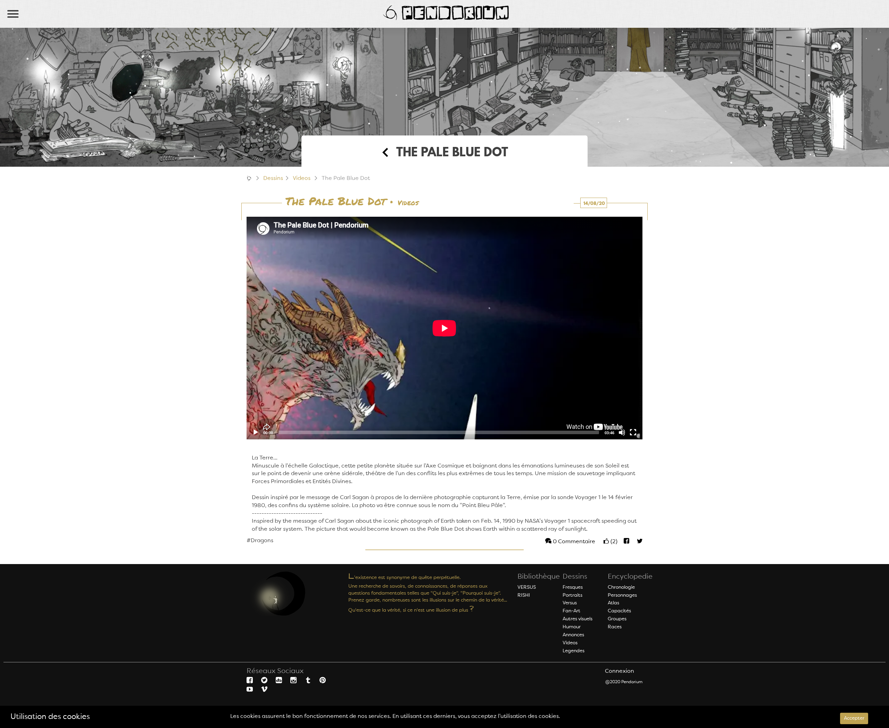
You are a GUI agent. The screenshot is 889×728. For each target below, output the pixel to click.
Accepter (854, 718)
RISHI (523, 595)
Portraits (572, 595)
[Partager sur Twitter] (636, 542)
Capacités (619, 611)
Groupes (617, 619)
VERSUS (526, 587)
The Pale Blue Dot (335, 202)
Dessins (273, 178)
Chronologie (621, 587)
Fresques (573, 587)
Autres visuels (577, 619)
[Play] (255, 432)
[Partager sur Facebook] (625, 542)
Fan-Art (571, 611)
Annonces (573, 634)
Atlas (613, 603)
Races (615, 626)
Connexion (619, 671)
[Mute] (621, 432)
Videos (301, 178)
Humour (572, 626)
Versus (570, 603)
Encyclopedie (630, 576)
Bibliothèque (538, 576)
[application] (444, 328)
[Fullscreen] (633, 432)
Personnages (622, 595)
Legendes (573, 650)
